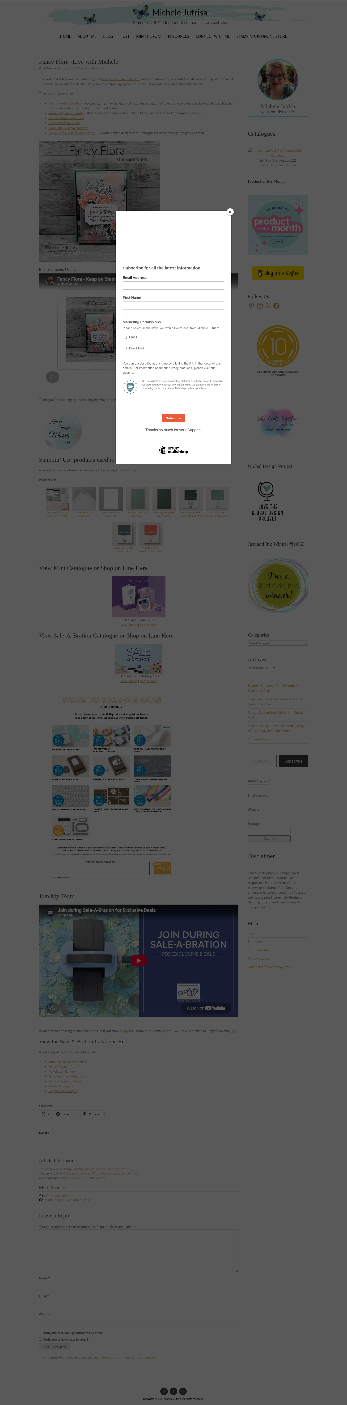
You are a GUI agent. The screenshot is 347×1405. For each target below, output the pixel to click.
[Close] (230, 211)
